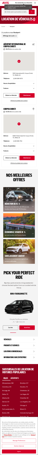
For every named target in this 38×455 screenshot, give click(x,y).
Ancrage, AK (6, 390)
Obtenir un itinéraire (11, 95)
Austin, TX (5, 405)
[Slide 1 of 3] (13, 332)
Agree (19, 451)
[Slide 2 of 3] (19, 332)
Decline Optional (19, 446)
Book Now (27, 327)
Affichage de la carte (9, 36)
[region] (19, 436)
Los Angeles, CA (25, 402)
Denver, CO (5, 402)
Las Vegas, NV (24, 394)
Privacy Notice (8, 435)
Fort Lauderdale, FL (8, 409)
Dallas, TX (5, 394)
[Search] (32, 12)
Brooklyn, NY (24, 383)
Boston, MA (5, 413)
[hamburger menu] (35, 3)
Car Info (10, 327)
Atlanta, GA (5, 398)
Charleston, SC (24, 390)
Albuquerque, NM (7, 383)
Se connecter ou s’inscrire (23, 3)
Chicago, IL (23, 405)
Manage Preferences (19, 440)
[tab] (6, 378)
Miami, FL (23, 409)
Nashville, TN (24, 416)
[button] (19, 61)
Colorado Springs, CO (26, 413)
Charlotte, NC (24, 398)
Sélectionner (27, 95)
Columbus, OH (6, 387)
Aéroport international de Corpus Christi (14, 45)
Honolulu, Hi (6, 416)
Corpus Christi (9, 109)
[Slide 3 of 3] (25, 332)
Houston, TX (24, 387)
